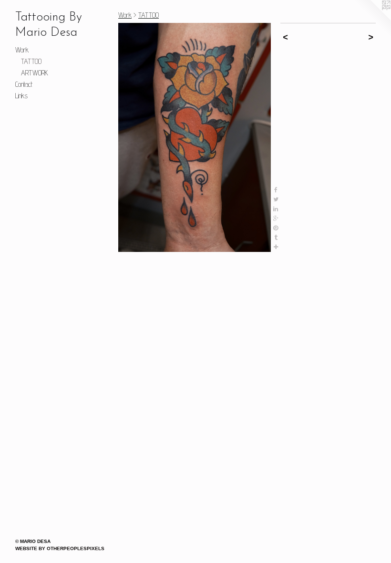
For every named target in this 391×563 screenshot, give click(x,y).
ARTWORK (34, 72)
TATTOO (31, 61)
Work (22, 49)
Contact (23, 84)
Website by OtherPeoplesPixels (59, 548)
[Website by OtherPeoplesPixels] (372, 19)
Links (21, 95)
